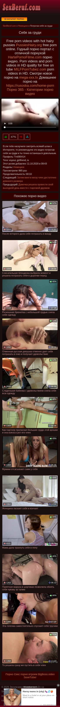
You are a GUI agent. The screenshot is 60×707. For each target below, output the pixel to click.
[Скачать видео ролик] (27, 137)
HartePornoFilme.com (25, 57)
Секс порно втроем (25, 674)
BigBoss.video (46, 674)
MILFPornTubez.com (30, 69)
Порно (9, 674)
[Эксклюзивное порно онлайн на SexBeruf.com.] (21, 7)
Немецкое (18, 167)
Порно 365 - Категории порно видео (30, 92)
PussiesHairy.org (29, 45)
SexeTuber (30, 677)
